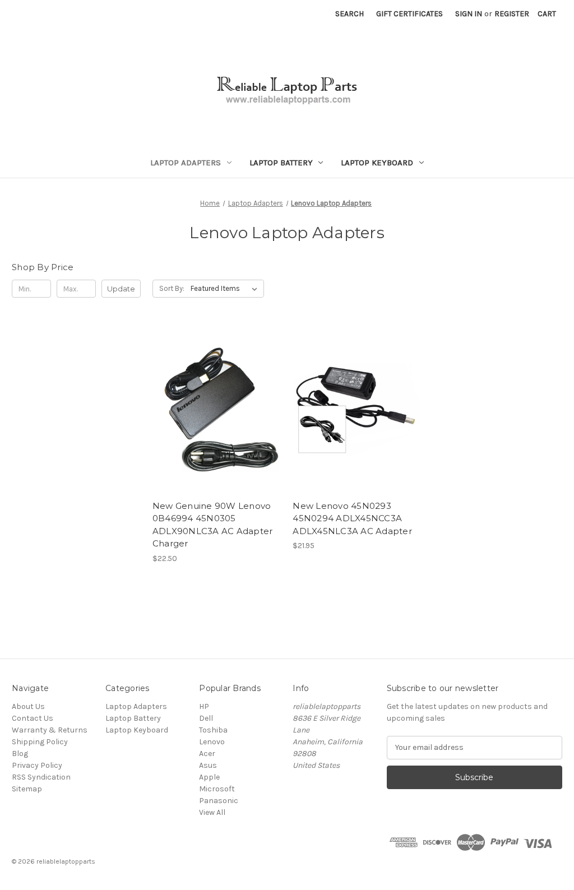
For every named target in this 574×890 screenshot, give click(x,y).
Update (121, 288)
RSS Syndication (41, 777)
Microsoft (217, 789)
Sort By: (171, 288)
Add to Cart (217, 429)
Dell (206, 718)
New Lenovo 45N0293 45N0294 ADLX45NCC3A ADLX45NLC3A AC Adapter (352, 518)
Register (511, 13)
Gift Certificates (409, 13)
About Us (28, 706)
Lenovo (212, 742)
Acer (207, 753)
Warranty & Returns (49, 730)
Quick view (215, 389)
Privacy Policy (37, 765)
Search (349, 13)
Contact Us (32, 718)
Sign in (468, 13)
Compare (213, 409)
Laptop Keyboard (377, 162)
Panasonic (218, 800)
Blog (20, 753)
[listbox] (226, 288)
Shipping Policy (40, 742)
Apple (209, 777)
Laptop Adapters (185, 162)
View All (212, 812)
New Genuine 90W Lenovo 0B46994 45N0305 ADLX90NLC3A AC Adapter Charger (212, 524)
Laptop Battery (281, 162)
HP (204, 706)
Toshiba (213, 730)
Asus (208, 765)
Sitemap (27, 789)
